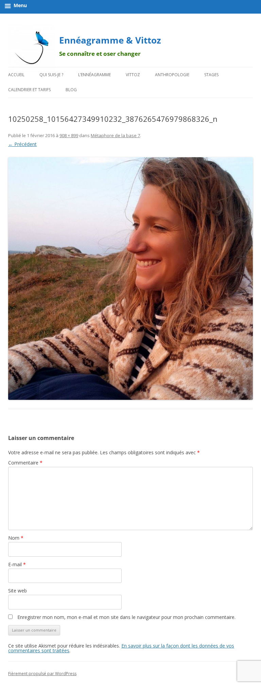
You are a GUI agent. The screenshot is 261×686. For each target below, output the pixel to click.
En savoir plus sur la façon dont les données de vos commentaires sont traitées (121, 648)
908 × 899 (68, 135)
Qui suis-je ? (51, 75)
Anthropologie (172, 75)
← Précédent (22, 144)
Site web (17, 590)
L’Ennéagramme (94, 75)
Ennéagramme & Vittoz (110, 40)
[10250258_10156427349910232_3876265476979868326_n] (130, 278)
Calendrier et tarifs (29, 90)
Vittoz (133, 75)
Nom (15, 538)
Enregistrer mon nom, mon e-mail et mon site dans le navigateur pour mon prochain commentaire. (126, 617)
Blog (71, 90)
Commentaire (25, 462)
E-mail (17, 564)
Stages (211, 75)
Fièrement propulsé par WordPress (42, 673)
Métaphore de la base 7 (115, 135)
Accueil (16, 75)
